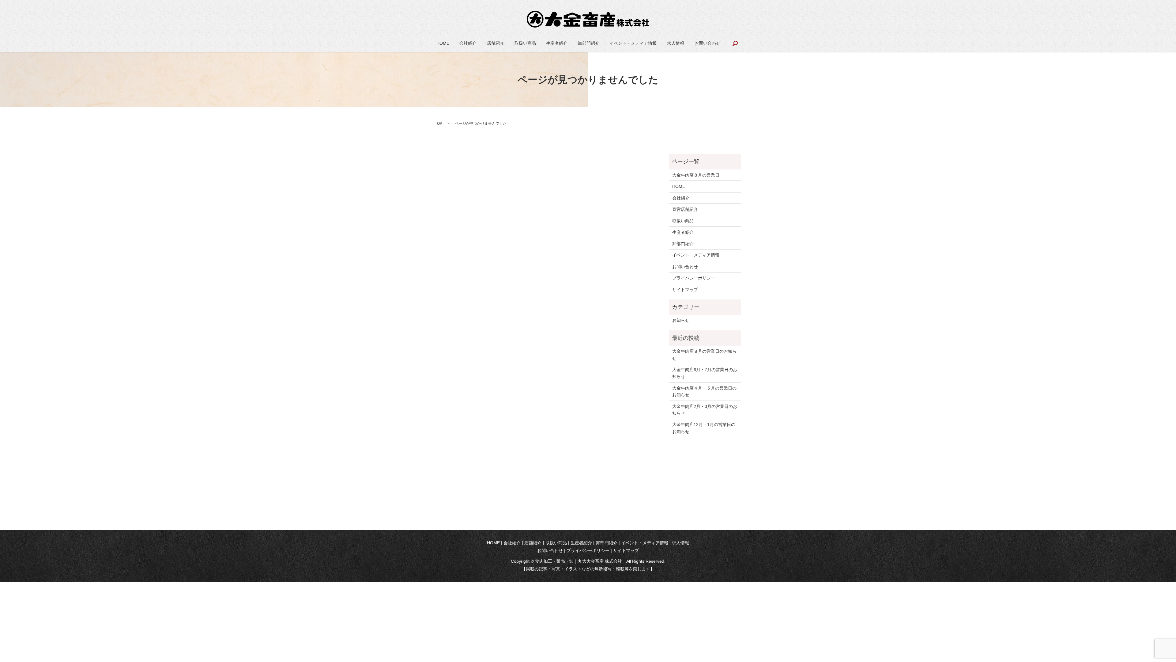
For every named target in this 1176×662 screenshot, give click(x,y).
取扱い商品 (525, 43)
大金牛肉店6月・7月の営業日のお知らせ (704, 373)
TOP (438, 123)
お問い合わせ (707, 43)
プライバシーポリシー (693, 278)
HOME (442, 43)
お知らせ (680, 320)
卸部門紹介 (588, 43)
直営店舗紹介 (685, 209)
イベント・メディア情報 (633, 43)
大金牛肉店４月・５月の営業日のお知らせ (704, 391)
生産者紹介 (556, 43)
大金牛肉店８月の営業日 (695, 175)
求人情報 (675, 43)
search (735, 43)
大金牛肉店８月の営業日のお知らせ (704, 354)
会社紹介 (468, 43)
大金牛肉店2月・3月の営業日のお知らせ (704, 410)
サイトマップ (685, 289)
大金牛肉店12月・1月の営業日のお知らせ (703, 428)
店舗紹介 (495, 43)
